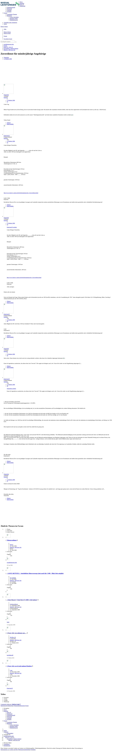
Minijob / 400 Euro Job (15, 547)
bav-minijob (13, 577)
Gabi (11, 670)
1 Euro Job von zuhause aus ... (16, 633)
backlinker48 (10, 655)
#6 (7, 386)
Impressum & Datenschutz (7, 705)
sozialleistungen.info (12, 562)
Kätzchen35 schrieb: (12, 227)
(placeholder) (10, 733)
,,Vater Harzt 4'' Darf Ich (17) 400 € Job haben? (22, 600)
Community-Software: (11, 704)
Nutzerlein (6, 57)
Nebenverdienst (12, 540)
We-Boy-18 (13, 637)
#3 (7, 224)
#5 (7, 355)
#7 (7, 481)
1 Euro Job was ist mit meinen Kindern (19, 666)
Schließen (33, 749)
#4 (7, 321)
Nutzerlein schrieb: (11, 388)
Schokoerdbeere (14, 604)
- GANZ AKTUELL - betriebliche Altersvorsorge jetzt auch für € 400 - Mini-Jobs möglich (35, 573)
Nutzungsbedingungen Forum (21, 705)
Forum (5, 36)
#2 (7, 142)
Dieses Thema (4, 26)
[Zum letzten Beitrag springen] (8, 560)
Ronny (11, 544)
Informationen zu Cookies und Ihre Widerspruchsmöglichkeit (15, 749)
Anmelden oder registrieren (10, 22)
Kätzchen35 (10, 688)
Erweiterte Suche (8, 39)
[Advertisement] (47, 72)
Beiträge (6, 97)
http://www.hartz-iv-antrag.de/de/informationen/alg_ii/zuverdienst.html (21, 193)
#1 (7, 101)
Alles (5, 29)
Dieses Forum (7, 33)
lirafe (8, 622)
